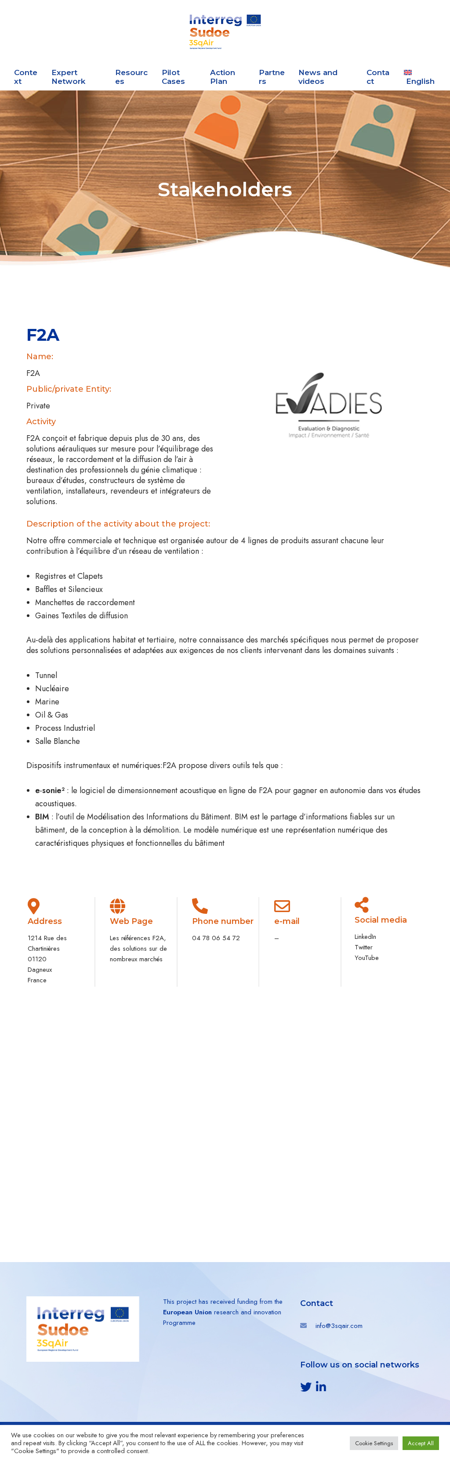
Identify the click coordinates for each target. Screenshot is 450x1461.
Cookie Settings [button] (374, 1443)
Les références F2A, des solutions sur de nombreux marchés (138, 948)
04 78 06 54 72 (216, 938)
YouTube (367, 958)
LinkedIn (365, 937)
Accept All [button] (421, 1443)
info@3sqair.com (339, 1326)
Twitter (364, 947)
